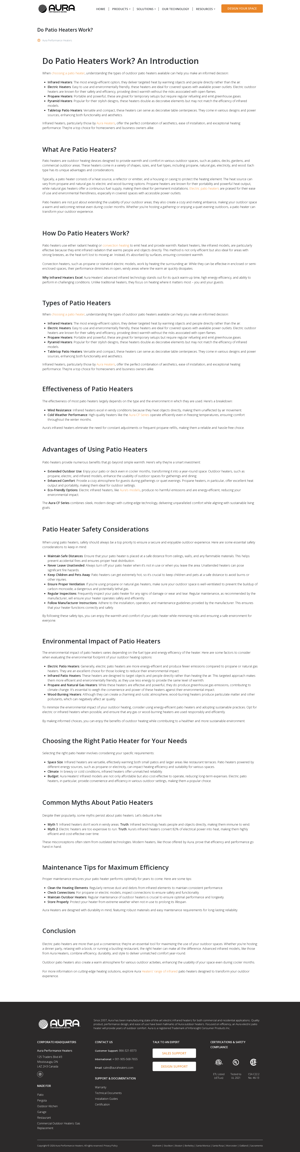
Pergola (42, 1100)
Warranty (100, 1087)
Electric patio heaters (204, 188)
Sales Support (174, 1053)
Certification (102, 1104)
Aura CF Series (138, 415)
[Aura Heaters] (57, 8)
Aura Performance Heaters (57, 40)
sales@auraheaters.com (118, 1068)
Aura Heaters (106, 123)
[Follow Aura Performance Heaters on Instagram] (40, 1074)
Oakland (243, 1145)
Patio (40, 1095)
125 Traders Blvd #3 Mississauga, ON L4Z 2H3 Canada (49, 1061)
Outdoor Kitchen (47, 1106)
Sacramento (256, 1145)
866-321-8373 (127, 1051)
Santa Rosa (218, 1145)
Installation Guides (106, 1099)
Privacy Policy (111, 1145)
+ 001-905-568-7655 (125, 1059)
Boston (178, 1145)
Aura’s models (129, 490)
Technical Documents (108, 1093)
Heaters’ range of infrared (159, 971)
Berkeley (189, 1145)
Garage (41, 1112)
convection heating (116, 245)
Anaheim (156, 1145)
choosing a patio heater (68, 73)
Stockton (168, 1145)
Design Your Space (242, 8)
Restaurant (44, 1118)
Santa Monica (203, 1145)
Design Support (174, 1066)
